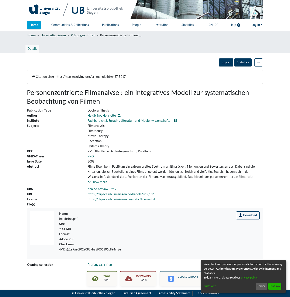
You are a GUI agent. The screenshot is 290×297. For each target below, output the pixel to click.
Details (32, 49)
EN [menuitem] (211, 25)
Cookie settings (208, 293)
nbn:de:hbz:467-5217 (102, 189)
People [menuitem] (136, 25)
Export (226, 62)
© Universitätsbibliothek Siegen (93, 293)
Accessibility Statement (174, 293)
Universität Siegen (53, 35)
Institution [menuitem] (161, 25)
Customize (210, 286)
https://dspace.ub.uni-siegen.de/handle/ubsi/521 (121, 194)
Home (31, 35)
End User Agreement (136, 293)
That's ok (274, 286)
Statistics (243, 62)
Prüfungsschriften (83, 35)
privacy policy (249, 277)
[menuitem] (188, 25)
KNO (91, 156)
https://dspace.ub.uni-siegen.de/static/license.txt (121, 199)
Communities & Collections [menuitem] (70, 25)
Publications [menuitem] (110, 25)
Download (249, 215)
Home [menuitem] (34, 25)
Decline (261, 286)
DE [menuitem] (216, 25)
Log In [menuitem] (256, 25)
